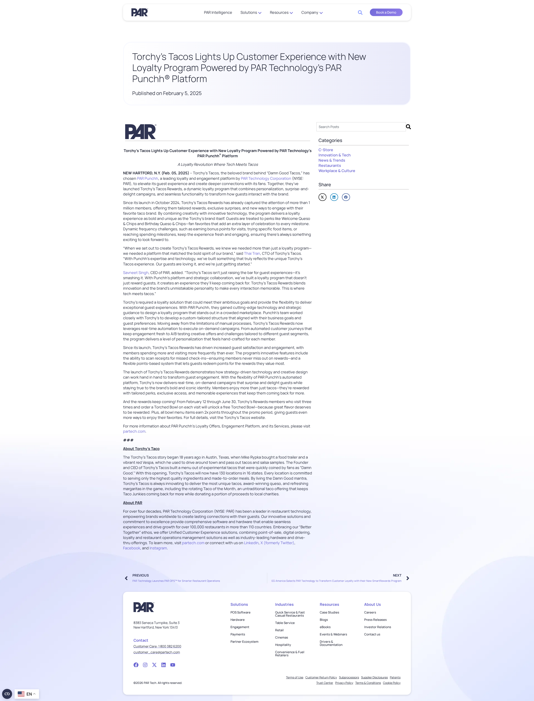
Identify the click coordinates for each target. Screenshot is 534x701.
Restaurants (330, 165)
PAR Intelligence (218, 12)
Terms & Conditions (368, 683)
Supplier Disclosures (374, 677)
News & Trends (332, 160)
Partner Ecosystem (244, 641)
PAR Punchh (147, 178)
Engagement (239, 627)
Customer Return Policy (321, 677)
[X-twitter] (154, 664)
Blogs (324, 619)
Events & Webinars (333, 634)
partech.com (134, 431)
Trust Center (324, 683)
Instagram (158, 547)
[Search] (408, 126)
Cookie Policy (391, 683)
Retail (279, 630)
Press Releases (375, 619)
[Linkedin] (163, 664)
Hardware (237, 619)
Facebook (131, 547)
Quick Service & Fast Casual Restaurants (290, 614)
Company (309, 12)
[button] (322, 197)
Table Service (285, 622)
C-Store (326, 149)
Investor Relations (377, 627)
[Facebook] (136, 664)
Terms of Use (294, 677)
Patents (395, 677)
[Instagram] (145, 664)
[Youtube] (172, 664)
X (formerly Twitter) (277, 542)
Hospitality (283, 644)
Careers (370, 612)
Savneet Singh (136, 272)
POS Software (240, 612)
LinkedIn (251, 542)
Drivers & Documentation (331, 643)
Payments (237, 634)
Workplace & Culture (337, 170)
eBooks (325, 627)
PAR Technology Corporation (266, 178)
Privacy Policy (344, 683)
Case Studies (329, 612)
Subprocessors (349, 677)
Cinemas (281, 637)
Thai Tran (252, 253)
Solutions (249, 12)
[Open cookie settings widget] (7, 694)
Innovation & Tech (335, 154)
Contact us (372, 634)
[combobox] (361, 126)
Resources (279, 12)
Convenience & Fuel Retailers (289, 653)
